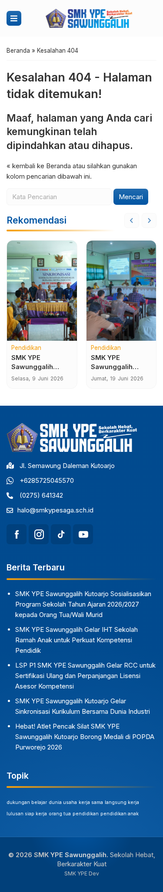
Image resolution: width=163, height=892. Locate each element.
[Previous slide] (131, 220)
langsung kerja (122, 802)
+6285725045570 (47, 480)
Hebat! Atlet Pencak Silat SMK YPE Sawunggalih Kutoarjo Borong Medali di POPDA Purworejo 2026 (84, 736)
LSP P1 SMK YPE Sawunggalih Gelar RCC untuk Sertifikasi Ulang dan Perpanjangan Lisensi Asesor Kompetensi (85, 675)
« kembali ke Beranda (39, 166)
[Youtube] (83, 534)
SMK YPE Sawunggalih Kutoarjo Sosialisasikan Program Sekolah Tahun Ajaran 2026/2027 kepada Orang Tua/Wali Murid (83, 604)
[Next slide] (149, 220)
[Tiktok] (61, 534)
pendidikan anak (119, 814)
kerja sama (91, 802)
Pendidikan (26, 348)
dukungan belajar (27, 802)
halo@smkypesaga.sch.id (55, 510)
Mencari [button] (131, 197)
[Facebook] (17, 534)
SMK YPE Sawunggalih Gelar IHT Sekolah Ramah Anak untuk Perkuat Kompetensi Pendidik (76, 640)
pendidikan (86, 814)
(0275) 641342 (41, 495)
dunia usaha (63, 802)
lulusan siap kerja (27, 814)
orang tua (60, 814)
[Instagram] (39, 534)
